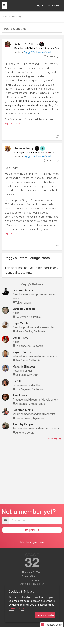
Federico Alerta (23, 290)
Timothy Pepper (23, 424)
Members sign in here (32, 542)
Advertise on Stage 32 (32, 583)
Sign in (40, 5)
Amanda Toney (23, 148)
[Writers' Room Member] (41, 44)
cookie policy (16, 608)
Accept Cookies (45, 615)
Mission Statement (32, 576)
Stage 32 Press (32, 580)
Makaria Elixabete (24, 366)
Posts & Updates (15, 28)
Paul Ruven (20, 395)
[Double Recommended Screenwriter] (42, 148)
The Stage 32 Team (32, 572)
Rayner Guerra (22, 352)
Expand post (12, 123)
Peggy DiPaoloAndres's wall (37, 52)
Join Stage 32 (53, 5)
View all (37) (54, 438)
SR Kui (17, 381)
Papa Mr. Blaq (21, 323)
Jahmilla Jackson (24, 308)
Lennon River (21, 337)
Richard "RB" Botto (26, 44)
